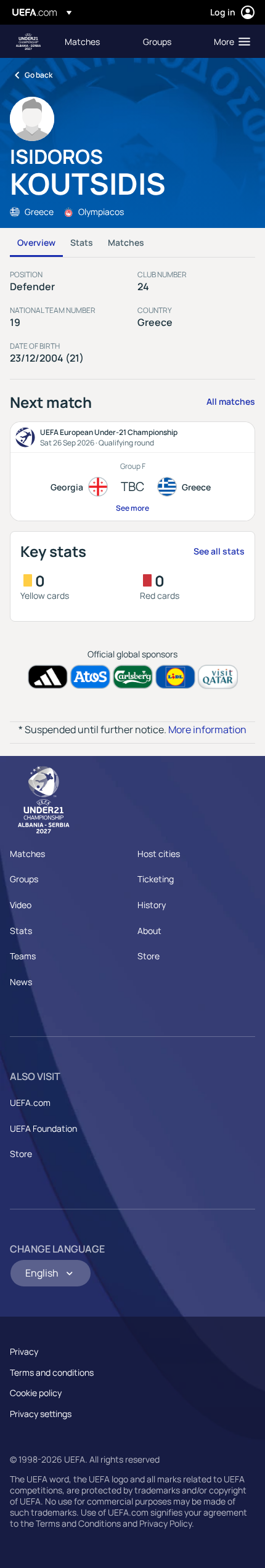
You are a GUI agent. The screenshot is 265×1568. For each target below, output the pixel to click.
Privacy (24, 1351)
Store (148, 956)
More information (207, 729)
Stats (81, 242)
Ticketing (155, 879)
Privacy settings (40, 1414)
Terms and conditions (52, 1372)
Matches (126, 242)
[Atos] (90, 677)
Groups (24, 879)
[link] (82, 41)
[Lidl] (175, 677)
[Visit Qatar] (218, 677)
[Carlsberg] (133, 677)
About (149, 930)
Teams (23, 956)
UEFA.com (30, 1102)
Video (20, 905)
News (21, 982)
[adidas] (48, 677)
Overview (36, 242)
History (151, 905)
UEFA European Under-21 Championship (28, 41)
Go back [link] (38, 75)
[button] (229, 41)
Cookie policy (36, 1393)
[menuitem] (93, 41)
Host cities (158, 853)
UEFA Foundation (43, 1128)
